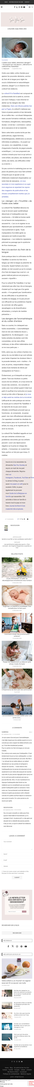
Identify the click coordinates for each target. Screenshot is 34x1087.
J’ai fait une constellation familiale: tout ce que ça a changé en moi (22, 1025)
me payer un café (16, 484)
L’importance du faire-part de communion (17, 690)
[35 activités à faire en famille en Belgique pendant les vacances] (7, 1005)
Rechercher (17, 933)
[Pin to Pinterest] (24, 519)
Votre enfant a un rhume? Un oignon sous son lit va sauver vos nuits (16, 982)
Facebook (17, 478)
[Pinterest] (21, 7)
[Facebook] (14, 7)
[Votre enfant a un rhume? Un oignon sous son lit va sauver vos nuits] (17, 968)
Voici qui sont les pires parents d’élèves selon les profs (22, 1036)
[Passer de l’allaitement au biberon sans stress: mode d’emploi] (17, 651)
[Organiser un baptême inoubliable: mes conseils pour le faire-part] (17, 595)
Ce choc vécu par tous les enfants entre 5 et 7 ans (22, 1014)
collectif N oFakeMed (12, 93)
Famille (10, 1070)
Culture (23, 1070)
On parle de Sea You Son (16, 2)
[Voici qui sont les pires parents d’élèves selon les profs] (7, 1037)
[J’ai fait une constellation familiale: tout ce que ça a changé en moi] (7, 1026)
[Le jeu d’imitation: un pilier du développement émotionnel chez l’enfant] (17, 567)
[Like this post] (19, 519)
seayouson (6, 68)
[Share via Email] (27, 519)
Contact (27, 2)
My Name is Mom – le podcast (17, 1072)
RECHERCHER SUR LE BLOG (10, 925)
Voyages (17, 1070)
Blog (6, 2)
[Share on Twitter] (22, 519)
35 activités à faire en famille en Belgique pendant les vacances (23, 1004)
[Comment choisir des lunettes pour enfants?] (17, 623)
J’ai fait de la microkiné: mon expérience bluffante (23, 1045)
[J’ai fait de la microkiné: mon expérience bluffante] (7, 1047)
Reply (30, 732)
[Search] (32, 7)
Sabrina (5, 732)
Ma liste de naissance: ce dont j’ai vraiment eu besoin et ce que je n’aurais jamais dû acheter (23, 993)
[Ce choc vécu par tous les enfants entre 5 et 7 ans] (7, 1015)
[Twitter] (17, 7)
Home (7, 1067)
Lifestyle (29, 1070)
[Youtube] (24, 7)
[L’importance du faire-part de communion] (17, 679)
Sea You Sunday (19, 465)
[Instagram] (19, 7)
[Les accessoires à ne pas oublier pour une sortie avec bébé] (17, 704)
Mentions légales (26, 1074)
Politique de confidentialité (11, 1074)
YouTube (25, 478)
